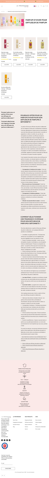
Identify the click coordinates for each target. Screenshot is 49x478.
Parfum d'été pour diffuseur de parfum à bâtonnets (33, 343)
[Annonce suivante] (46, 1)
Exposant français (16, 424)
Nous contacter (38, 420)
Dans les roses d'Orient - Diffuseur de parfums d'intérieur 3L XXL (30, 55)
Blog (14, 426)
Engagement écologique (17, 422)
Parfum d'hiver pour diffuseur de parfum (17, 11)
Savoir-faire (15, 420)
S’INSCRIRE (8, 468)
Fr (36, 6)
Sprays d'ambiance (28, 424)
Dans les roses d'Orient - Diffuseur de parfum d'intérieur (6, 55)
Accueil (3, 11)
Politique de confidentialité (40, 426)
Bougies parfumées (28, 420)
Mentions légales (38, 422)
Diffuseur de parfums (29, 422)
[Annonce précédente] (2, 1)
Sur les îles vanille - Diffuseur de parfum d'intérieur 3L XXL (42, 54)
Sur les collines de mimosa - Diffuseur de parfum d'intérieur (6, 90)
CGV (36, 424)
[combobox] (36, 6)
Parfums (26, 426)
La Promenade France (20, 472)
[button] (2, 6)
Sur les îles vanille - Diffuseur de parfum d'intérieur (18, 54)
